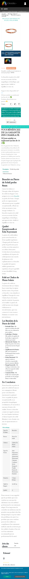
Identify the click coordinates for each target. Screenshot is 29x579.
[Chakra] (8, 3)
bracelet (16, 196)
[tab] (6, 169)
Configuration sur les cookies (20, 576)
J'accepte (7, 576)
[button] (19, 3)
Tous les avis (16, 544)
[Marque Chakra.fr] (8, 61)
